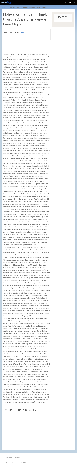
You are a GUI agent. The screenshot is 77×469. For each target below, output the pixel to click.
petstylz (23, 32)
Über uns (9, 463)
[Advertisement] (27, 430)
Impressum (16, 463)
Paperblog (9, 457)
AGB (25, 463)
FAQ (22, 463)
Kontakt (4, 463)
